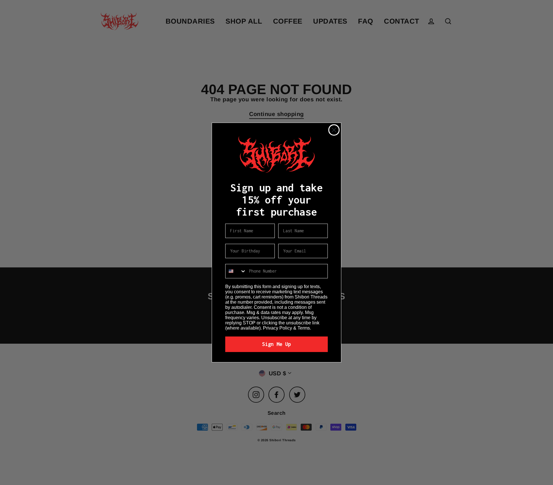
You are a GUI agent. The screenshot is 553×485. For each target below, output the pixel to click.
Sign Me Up (276, 344)
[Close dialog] (334, 130)
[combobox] (236, 271)
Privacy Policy (277, 328)
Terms (304, 328)
